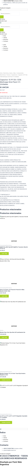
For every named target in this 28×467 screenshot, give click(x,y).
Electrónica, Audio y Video (9, 73)
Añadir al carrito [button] (6, 380)
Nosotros (5, 39)
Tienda (5, 37)
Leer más (4, 253)
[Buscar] (2, 16)
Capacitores (14, 74)
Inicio (4, 35)
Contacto (5, 41)
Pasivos (8, 74)
